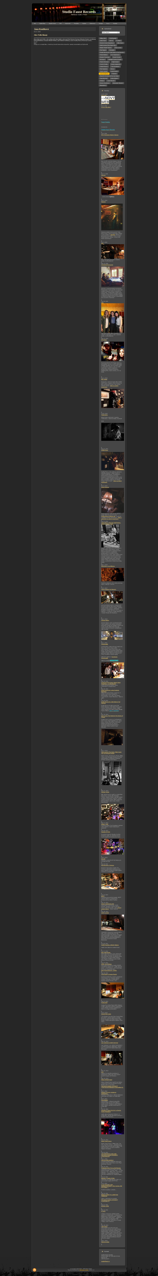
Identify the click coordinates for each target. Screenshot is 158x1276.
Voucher (103, 175)
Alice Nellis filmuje (105, 952)
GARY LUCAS (105, 912)
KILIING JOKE (105, 1206)
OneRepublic (104, 644)
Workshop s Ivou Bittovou (108, 566)
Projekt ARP (104, 1002)
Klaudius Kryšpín (105, 832)
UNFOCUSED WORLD (107, 1160)
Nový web (104, 95)
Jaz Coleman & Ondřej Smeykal (109, 1042)
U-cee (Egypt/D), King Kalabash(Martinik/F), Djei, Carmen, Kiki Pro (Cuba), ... (111, 1186)
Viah (102, 302)
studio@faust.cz (105, 1261)
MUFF (103, 896)
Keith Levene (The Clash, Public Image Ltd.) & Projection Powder (111, 752)
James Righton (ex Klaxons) (108, 589)
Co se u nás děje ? (106, 107)
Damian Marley (105, 620)
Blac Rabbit (104, 379)
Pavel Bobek (104, 1100)
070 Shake (104, 339)
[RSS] (34, 1270)
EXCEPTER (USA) (106, 1014)
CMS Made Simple (83, 1270)
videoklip (112, 234)
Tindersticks (104, 415)
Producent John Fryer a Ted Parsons (111, 1168)
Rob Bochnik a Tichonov (107, 865)
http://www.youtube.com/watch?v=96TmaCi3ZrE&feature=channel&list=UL (112, 1086)
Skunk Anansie (105, 487)
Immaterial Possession (107, 264)
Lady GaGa (104, 1226)
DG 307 (103, 859)
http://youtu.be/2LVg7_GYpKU (109, 970)
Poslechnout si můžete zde (108, 516)
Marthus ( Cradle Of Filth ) (108, 1178)
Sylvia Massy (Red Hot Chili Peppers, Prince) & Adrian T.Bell (111, 523)
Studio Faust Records (79, 12)
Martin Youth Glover (106, 1141)
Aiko (102, 243)
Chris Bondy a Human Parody (109, 974)
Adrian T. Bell (104, 824)
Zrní (102, 1072)
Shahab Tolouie (105, 792)
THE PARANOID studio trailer (109, 1153)
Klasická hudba (105, 1242)
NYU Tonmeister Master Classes (109, 135)
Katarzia (103, 201)
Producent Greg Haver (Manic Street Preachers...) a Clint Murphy (110, 683)
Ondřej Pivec (104, 450)
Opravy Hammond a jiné (107, 903)
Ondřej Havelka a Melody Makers (110, 945)
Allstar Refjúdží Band (106, 1079)
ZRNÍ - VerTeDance (106, 964)
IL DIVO (103, 1211)
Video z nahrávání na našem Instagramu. (111, 518)
